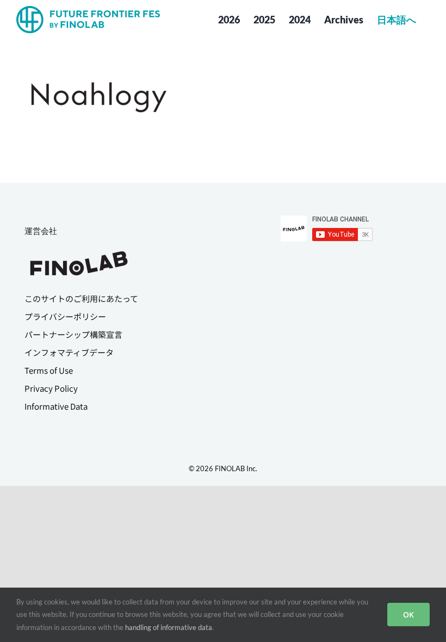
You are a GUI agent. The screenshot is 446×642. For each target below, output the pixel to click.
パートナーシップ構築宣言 (73, 334)
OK (408, 614)
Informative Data (56, 406)
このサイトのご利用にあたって (81, 298)
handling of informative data (168, 627)
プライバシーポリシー (65, 316)
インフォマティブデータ (69, 352)
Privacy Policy (51, 388)
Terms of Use (48, 370)
